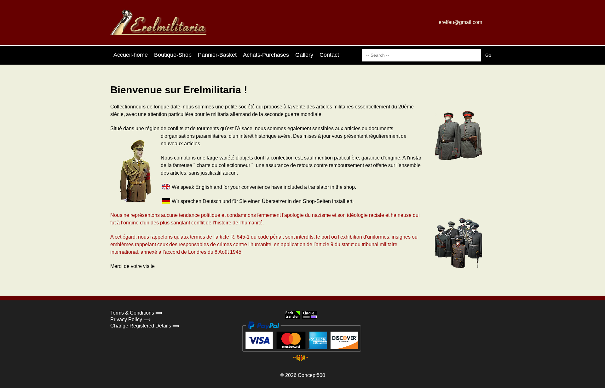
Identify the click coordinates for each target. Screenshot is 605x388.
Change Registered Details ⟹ (145, 325)
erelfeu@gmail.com (460, 22)
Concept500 (311, 375)
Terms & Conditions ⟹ (136, 313)
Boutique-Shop (173, 55)
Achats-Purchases (266, 55)
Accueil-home (130, 55)
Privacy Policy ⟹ (130, 319)
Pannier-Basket (217, 55)
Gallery (304, 55)
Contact (329, 55)
